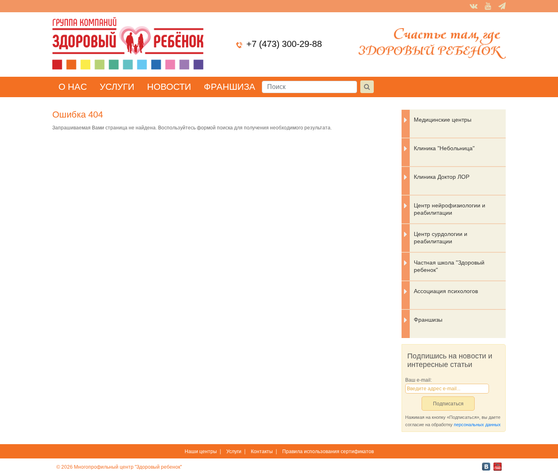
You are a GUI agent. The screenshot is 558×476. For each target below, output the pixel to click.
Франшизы (428, 319)
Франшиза (229, 87)
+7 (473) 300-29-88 (284, 44)
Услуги (117, 87)
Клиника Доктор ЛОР (441, 176)
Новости (169, 87)
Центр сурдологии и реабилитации (440, 238)
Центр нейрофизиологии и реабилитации (449, 209)
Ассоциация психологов (446, 291)
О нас (72, 87)
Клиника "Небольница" (444, 148)
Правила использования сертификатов (328, 451)
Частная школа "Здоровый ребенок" (449, 266)
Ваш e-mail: (418, 380)
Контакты (262, 451)
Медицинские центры (442, 119)
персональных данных (477, 424)
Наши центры (201, 451)
